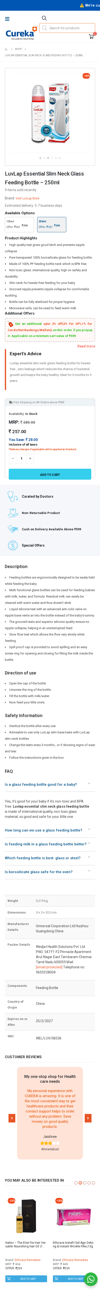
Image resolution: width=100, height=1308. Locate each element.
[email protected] (49, 967)
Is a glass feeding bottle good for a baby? (41, 784)
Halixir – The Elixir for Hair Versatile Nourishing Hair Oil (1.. (25, 1244)
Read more (86, 346)
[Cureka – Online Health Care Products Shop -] (22, 33)
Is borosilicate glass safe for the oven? (39, 872)
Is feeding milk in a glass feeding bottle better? (46, 844)
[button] (11, 1118)
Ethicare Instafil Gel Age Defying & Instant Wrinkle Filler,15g (73, 1244)
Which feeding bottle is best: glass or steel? (43, 858)
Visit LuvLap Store (27, 198)
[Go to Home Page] (6, 49)
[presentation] (11, 113)
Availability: (17, 414)
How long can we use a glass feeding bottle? (43, 830)
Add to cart (50, 474)
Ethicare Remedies (28, 1260)
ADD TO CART (28, 1279)
